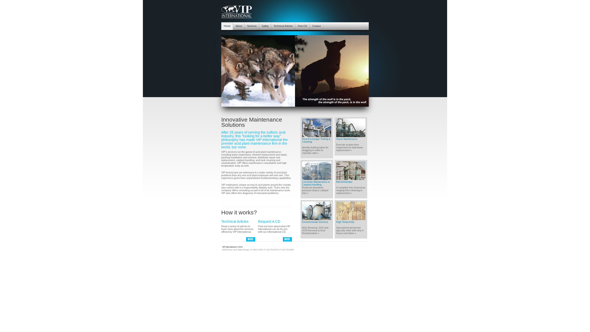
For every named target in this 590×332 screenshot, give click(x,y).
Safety (265, 26)
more (281, 200)
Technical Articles (283, 26)
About (239, 26)
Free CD (302, 26)
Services (252, 26)
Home (227, 26)
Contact (316, 26)
